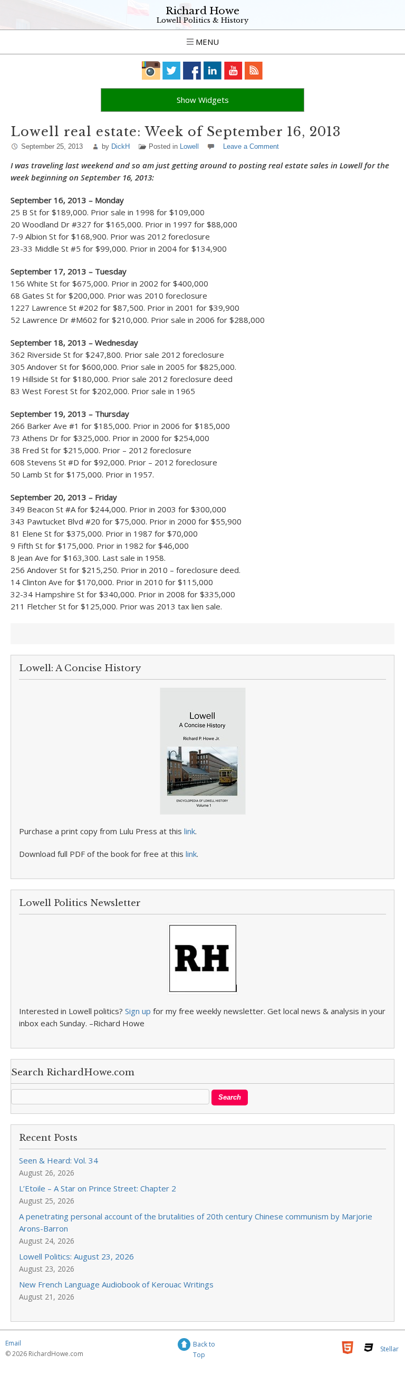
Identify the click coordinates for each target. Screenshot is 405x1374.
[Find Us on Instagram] (151, 70)
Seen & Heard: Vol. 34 (58, 1160)
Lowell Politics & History (202, 20)
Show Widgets (203, 99)
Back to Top (204, 1346)
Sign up (138, 1011)
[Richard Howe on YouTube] (233, 70)
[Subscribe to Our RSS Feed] (254, 70)
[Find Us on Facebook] (192, 70)
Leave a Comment (251, 146)
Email (13, 1343)
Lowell (189, 146)
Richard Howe (202, 10)
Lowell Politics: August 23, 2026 (76, 1256)
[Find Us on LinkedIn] (213, 70)
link (189, 831)
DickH (120, 146)
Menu (206, 41)
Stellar (389, 1348)
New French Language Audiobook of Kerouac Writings (116, 1284)
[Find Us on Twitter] (171, 70)
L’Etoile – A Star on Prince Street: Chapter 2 (97, 1188)
